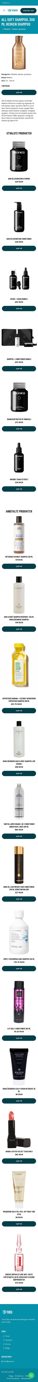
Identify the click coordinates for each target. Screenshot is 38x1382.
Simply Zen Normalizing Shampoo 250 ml (19, 959)
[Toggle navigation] (4, 10)
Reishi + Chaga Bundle (19, 299)
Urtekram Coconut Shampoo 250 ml (19, 556)
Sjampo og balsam (19, 29)
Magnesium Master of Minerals (19, 419)
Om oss (8, 1344)
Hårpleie (7, 29)
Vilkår (27, 1376)
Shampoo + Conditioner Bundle (19, 359)
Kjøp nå (19, 92)
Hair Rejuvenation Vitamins (19, 178)
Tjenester (8, 1340)
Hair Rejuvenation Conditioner (19, 239)
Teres (7, 1336)
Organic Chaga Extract (19, 479)
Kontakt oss (28, 11)
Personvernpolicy (13, 1378)
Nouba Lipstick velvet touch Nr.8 (19, 1151)
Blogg (7, 1348)
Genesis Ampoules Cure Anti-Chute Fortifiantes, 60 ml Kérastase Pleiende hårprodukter (19, 1277)
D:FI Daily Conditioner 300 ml (19, 1028)
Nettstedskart (26, 1378)
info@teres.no (6, 3)
